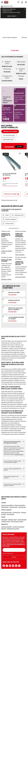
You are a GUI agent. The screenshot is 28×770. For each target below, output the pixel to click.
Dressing (3, 528)
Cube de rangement (6, 527)
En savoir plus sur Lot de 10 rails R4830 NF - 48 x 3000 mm (11, 174)
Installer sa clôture (6, 279)
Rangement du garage (13, 528)
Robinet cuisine (12, 519)
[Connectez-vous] (22, 2)
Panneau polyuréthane (7, 505)
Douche (21, 79)
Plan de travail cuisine (17, 521)
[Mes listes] (18, 2)
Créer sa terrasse (19, 254)
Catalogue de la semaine (10, 131)
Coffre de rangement (18, 527)
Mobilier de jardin (21, 73)
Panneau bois (16, 512)
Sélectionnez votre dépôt (10, 194)
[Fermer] (24, 9)
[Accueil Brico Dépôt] (6, 2)
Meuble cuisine (6, 521)
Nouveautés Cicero (8, 139)
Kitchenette (4, 519)
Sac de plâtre (10, 514)
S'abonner (14, 557)
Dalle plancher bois (6, 512)
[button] (11, 50)
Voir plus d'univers (13, 228)
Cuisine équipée (22, 519)
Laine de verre (22, 507)
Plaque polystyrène (20, 505)
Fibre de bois (5, 507)
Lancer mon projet (20, 277)
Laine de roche (13, 507)
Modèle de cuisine (7, 66)
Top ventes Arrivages (9, 135)
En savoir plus (14, 24)
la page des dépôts (18, 454)
